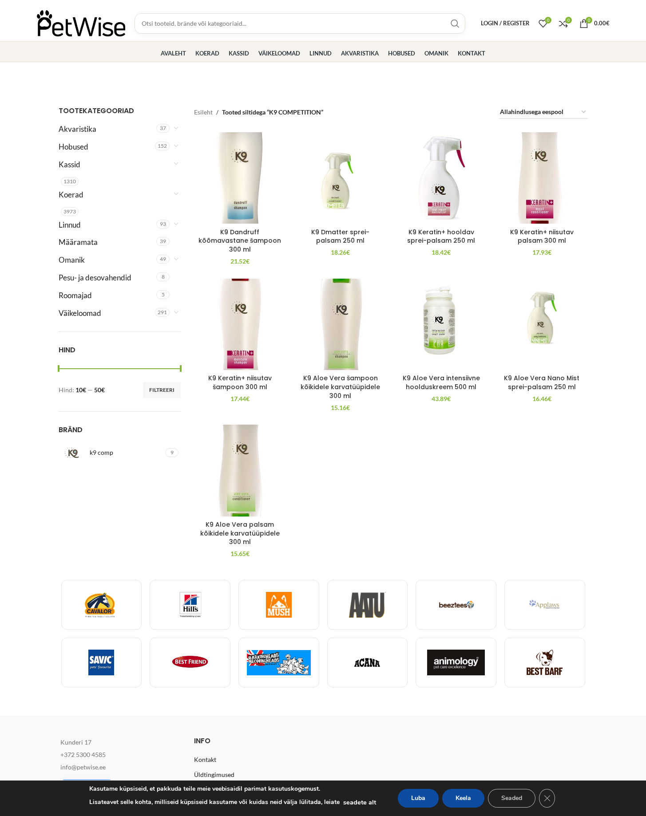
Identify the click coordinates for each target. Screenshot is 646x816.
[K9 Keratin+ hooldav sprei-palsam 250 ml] (441, 178)
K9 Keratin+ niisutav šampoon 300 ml (240, 382)
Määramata (78, 242)
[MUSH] (278, 605)
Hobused (73, 146)
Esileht (203, 112)
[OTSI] (455, 23)
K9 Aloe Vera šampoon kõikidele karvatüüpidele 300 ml (340, 387)
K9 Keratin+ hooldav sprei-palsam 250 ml (441, 236)
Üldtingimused (214, 774)
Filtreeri (161, 389)
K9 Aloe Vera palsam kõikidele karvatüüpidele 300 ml (240, 533)
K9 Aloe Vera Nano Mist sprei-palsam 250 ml (541, 382)
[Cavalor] (101, 605)
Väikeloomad (80, 313)
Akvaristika (77, 129)
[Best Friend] (190, 662)
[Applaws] (544, 605)
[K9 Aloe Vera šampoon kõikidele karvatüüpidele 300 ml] (341, 325)
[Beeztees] (456, 605)
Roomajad (75, 295)
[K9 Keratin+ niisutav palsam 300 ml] (542, 178)
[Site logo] (81, 22)
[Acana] (367, 662)
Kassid (69, 164)
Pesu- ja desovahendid (95, 277)
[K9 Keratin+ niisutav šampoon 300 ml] (240, 325)
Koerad (71, 194)
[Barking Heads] (278, 662)
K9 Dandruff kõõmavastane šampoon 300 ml (239, 241)
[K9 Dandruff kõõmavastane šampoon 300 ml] (240, 178)
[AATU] (367, 605)
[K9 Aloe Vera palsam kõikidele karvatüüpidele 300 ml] (240, 470)
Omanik (72, 259)
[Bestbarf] (544, 662)
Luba (418, 798)
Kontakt (205, 759)
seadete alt (359, 802)
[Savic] (101, 662)
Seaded (511, 798)
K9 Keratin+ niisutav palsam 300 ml (542, 236)
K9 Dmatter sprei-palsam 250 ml (340, 236)
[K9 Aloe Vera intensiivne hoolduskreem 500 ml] (441, 325)
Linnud (70, 224)
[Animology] (456, 662)
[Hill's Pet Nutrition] (190, 605)
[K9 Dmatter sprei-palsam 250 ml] (341, 178)
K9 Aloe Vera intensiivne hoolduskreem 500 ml (441, 382)
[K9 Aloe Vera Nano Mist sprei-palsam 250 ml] (542, 325)
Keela (463, 798)
